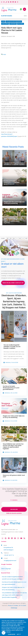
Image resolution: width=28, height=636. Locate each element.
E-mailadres (14, 500)
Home (3, 21)
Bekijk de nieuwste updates (14, 513)
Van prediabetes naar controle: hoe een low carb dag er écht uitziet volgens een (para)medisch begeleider (14, 595)
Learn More (11, 634)
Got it (19, 634)
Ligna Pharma (5, 23)
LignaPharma (13, 23)
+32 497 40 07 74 (9, 555)
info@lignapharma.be (10, 560)
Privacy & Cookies (13, 605)
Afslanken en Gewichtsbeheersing (13, 21)
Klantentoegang (6, 16)
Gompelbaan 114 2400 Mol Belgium (8, 549)
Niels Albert (20, 23)
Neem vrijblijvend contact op (13, 283)
